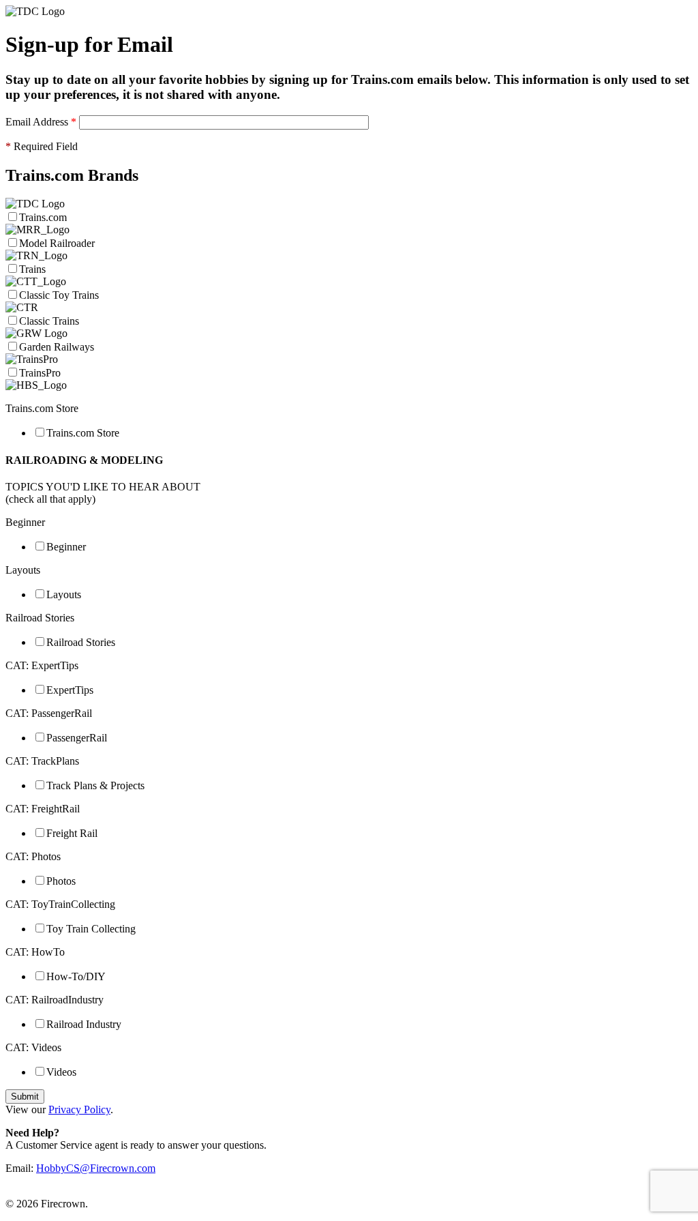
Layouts (63, 594)
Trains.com (44, 217)
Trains (32, 269)
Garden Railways (56, 347)
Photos (61, 881)
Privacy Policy (79, 1109)
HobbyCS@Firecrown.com (95, 1168)
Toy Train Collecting (91, 929)
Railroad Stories (80, 642)
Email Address (40, 122)
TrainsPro (40, 373)
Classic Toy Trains (59, 295)
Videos (61, 1072)
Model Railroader (57, 243)
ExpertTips (69, 690)
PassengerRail (76, 738)
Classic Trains (49, 321)
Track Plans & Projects (95, 785)
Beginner (66, 547)
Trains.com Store (82, 433)
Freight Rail (71, 833)
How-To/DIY (76, 976)
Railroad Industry (83, 1024)
